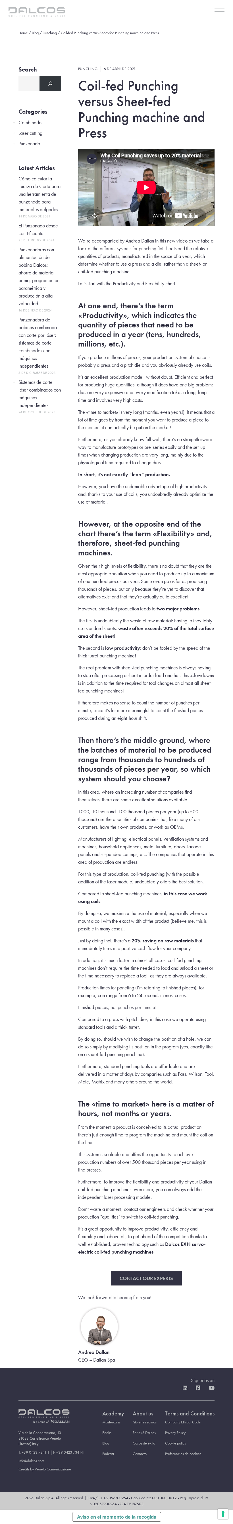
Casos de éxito (144, 1443)
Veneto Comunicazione (53, 1469)
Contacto (140, 1453)
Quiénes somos (145, 1422)
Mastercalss (111, 1422)
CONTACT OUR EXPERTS (146, 1278)
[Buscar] (50, 83)
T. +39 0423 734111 (33, 1452)
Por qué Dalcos (144, 1432)
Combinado (29, 122)
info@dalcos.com (31, 1460)
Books (106, 1432)
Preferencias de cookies (183, 1453)
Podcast (108, 1453)
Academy (113, 1413)
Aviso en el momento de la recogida (116, 1517)
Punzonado (29, 143)
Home (23, 32)
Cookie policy (175, 1443)
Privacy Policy (175, 1432)
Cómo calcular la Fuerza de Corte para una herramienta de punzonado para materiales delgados (39, 194)
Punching (50, 32)
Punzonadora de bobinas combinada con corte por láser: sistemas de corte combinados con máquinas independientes (37, 342)
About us (143, 1413)
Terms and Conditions (190, 1413)
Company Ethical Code (183, 1422)
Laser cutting (30, 133)
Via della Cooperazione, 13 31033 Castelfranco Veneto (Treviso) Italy (39, 1438)
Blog (35, 32)
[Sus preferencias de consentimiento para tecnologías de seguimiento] (223, 1514)
